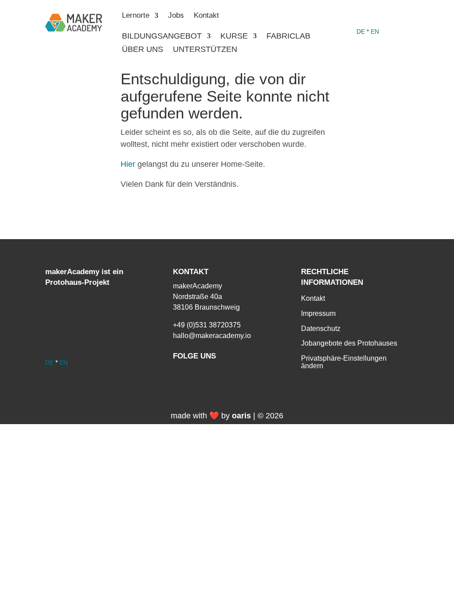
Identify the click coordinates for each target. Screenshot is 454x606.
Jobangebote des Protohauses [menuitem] (349, 343)
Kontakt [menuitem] (206, 16)
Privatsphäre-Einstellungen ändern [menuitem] (344, 362)
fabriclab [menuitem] (288, 36)
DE (360, 31)
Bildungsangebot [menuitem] (162, 36)
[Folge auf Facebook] (359, 16)
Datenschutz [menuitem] (320, 328)
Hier (128, 164)
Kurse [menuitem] (234, 36)
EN (375, 31)
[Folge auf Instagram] (377, 16)
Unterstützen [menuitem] (205, 50)
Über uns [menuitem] (142, 50)
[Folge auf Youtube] (394, 16)
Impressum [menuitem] (318, 313)
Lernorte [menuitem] (135, 16)
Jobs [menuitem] (176, 16)
